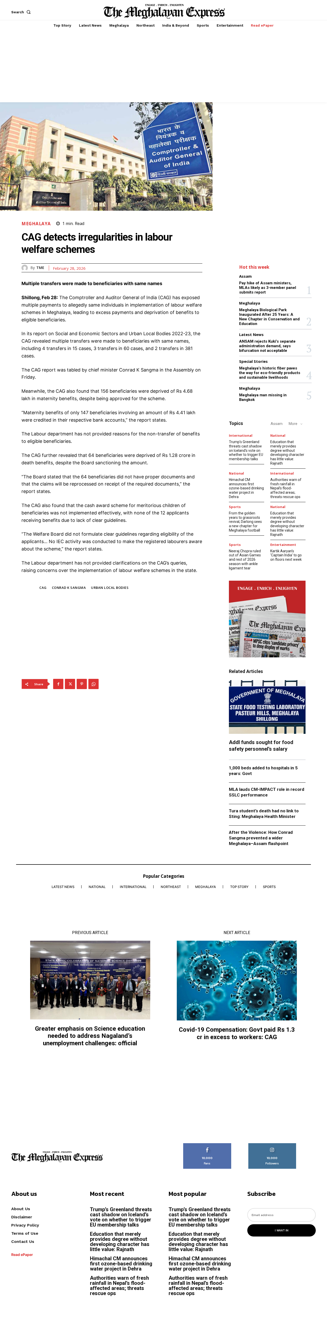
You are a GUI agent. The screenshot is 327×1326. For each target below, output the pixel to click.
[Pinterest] (82, 684)
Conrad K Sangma (69, 587)
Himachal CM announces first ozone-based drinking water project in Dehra (246, 488)
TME (40, 268)
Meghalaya (36, 223)
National (277, 435)
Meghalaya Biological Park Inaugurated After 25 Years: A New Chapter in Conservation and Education (269, 317)
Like (207, 1145)
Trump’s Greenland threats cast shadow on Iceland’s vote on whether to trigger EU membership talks (246, 450)
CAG (43, 587)
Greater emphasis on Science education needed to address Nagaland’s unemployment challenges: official (90, 1036)
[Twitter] (70, 684)
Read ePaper (22, 1254)
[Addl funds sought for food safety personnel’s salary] (267, 707)
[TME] (25, 268)
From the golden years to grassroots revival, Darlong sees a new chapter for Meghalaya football (245, 521)
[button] (22, 12)
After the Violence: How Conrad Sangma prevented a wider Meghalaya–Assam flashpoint (261, 838)
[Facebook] (58, 684)
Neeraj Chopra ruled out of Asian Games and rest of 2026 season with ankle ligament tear (245, 559)
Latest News (251, 334)
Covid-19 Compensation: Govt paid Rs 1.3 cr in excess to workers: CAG (237, 1033)
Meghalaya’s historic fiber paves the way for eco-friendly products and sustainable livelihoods (269, 373)
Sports (235, 507)
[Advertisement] (163, 66)
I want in (281, 1230)
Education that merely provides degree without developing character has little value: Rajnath (287, 452)
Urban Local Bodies (110, 587)
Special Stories (253, 361)
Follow (272, 1145)
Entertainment (283, 544)
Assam (245, 276)
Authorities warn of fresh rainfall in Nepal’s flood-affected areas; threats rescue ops (285, 488)
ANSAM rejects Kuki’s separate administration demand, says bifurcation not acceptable (267, 346)
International (240, 435)
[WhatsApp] (93, 684)
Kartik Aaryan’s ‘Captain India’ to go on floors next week (286, 555)
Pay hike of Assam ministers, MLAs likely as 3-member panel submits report (267, 288)
